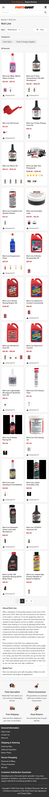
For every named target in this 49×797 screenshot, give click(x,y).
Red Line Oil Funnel (10, 123)
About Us (4, 738)
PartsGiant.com (7, 776)
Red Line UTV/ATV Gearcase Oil (33, 528)
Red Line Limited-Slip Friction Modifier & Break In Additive (35, 577)
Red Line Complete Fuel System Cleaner (12, 212)
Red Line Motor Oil (10, 166)
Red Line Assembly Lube (34, 212)
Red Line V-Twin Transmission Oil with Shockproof (35, 78)
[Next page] (31, 601)
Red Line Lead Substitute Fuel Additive (12, 484)
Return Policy (6, 753)
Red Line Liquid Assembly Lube (32, 484)
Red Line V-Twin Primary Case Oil (36, 124)
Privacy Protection (8, 764)
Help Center (5, 732)
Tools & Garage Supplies (25, 42)
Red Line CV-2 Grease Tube (35, 392)
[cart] (45, 7)
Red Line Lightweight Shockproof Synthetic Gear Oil (11, 393)
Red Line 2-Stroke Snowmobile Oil (33, 257)
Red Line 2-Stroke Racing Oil (9, 439)
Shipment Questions (8, 749)
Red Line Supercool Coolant (34, 347)
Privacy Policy (26, 793)
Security (4, 767)
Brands (4, 20)
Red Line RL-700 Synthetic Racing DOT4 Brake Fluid (11, 577)
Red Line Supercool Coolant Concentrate (34, 302)
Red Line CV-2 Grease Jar (35, 439)
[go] (45, 12)
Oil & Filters (7, 42)
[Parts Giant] (24, 7)
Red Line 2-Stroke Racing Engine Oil (9, 302)
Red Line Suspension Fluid (11, 257)
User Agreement (40, 791)
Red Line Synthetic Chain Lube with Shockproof (10, 529)
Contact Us (5, 735)
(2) (42, 175)
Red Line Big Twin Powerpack (33, 167)
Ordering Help (6, 746)
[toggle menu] (3, 7)
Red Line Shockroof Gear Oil (10, 347)
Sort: (3, 30)
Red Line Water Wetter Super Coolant (11, 77)
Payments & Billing (8, 761)
